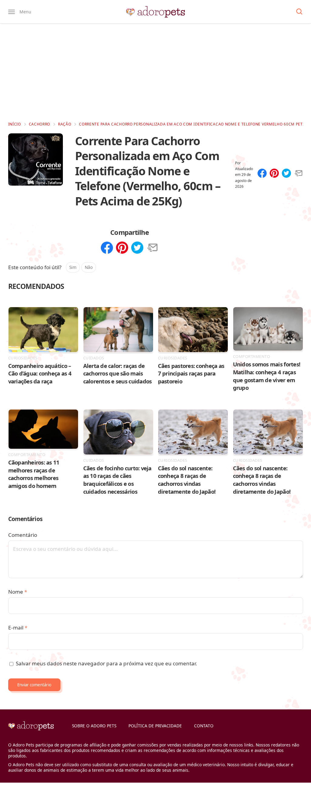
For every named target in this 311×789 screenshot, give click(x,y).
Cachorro (39, 124)
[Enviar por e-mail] (298, 174)
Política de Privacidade (155, 726)
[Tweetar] (286, 174)
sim (73, 267)
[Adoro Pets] (155, 12)
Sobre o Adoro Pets (94, 726)
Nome (17, 591)
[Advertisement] (155, 72)
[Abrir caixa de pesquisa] (299, 12)
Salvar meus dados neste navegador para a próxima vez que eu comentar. (106, 663)
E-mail (17, 627)
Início (14, 124)
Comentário (22, 534)
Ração (64, 124)
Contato (204, 726)
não (89, 267)
